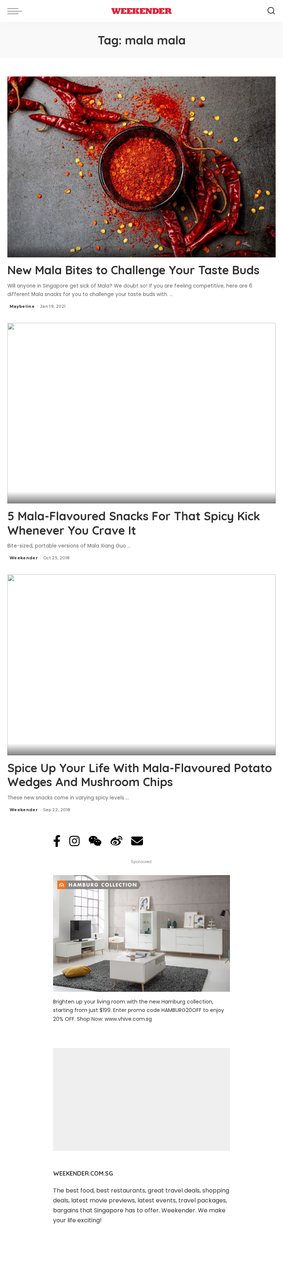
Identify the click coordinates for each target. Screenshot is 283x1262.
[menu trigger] (16, 11)
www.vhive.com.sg (128, 1019)
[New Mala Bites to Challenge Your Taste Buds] (141, 166)
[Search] (271, 11)
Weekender (24, 557)
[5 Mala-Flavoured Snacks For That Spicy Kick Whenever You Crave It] (141, 413)
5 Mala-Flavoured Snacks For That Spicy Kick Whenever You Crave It (133, 523)
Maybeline (22, 306)
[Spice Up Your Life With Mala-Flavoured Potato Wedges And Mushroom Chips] (141, 664)
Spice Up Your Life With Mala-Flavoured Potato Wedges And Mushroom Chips (139, 774)
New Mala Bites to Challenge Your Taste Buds (133, 270)
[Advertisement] (141, 1099)
